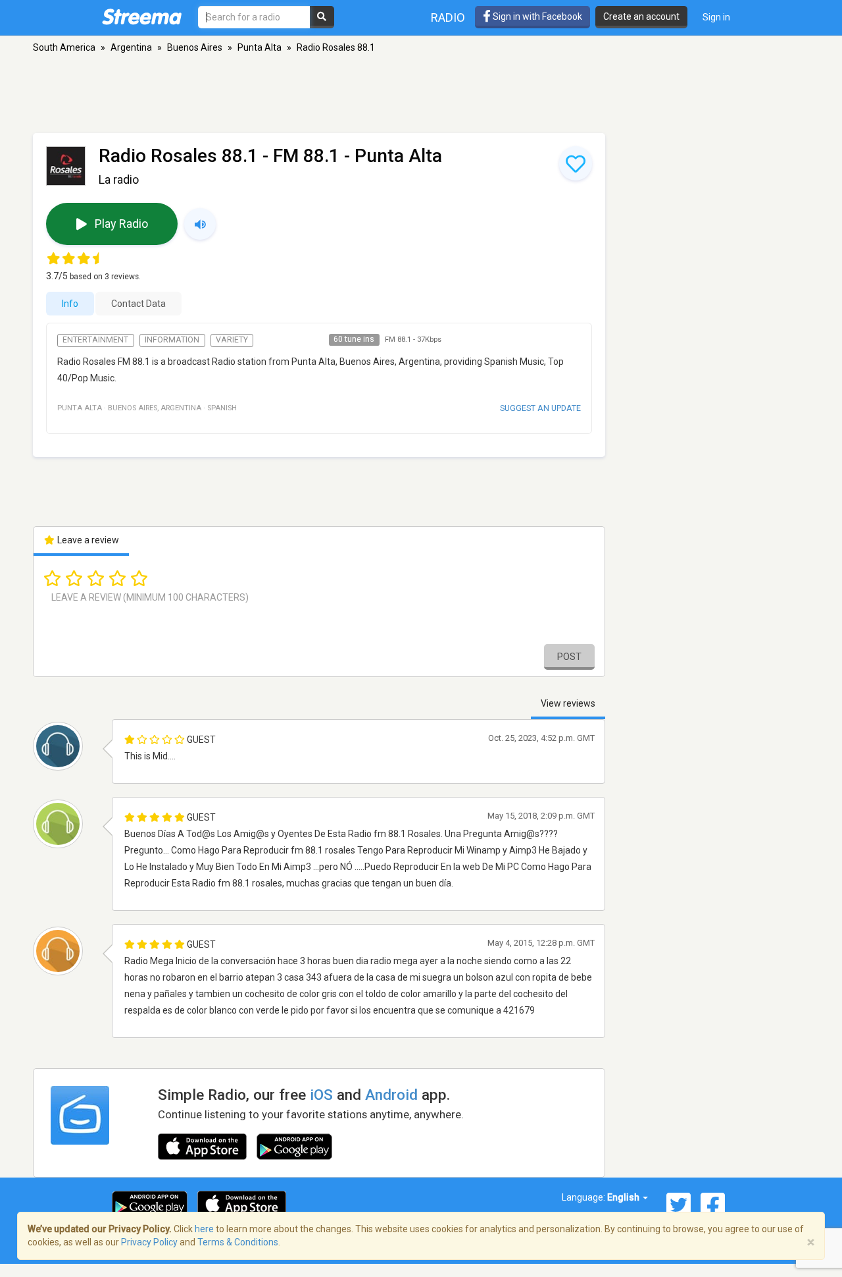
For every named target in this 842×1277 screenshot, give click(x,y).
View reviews (568, 703)
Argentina (131, 47)
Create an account (641, 16)
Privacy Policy (149, 1242)
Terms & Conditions (237, 1242)
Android (391, 1094)
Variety (232, 339)
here (204, 1229)
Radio (448, 17)
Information (172, 339)
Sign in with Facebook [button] (536, 16)
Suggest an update (540, 408)
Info (70, 303)
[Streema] (142, 16)
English (624, 1197)
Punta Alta (259, 47)
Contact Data (138, 303)
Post (569, 657)
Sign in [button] (716, 17)
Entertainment (95, 339)
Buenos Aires (194, 47)
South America (64, 47)
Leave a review (87, 540)
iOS (321, 1094)
